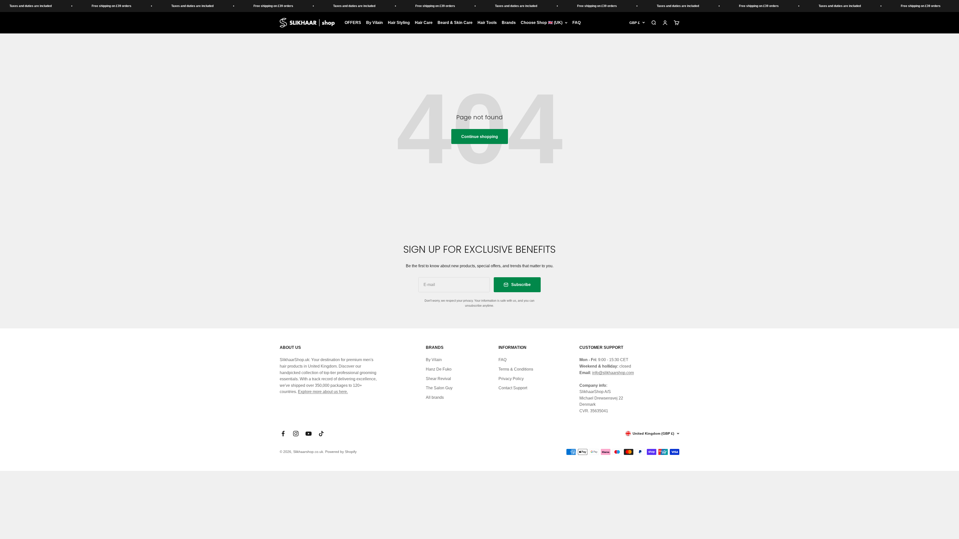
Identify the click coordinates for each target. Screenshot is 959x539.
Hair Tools (487, 23)
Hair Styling (399, 23)
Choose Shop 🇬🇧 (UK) (541, 23)
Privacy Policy (511, 379)
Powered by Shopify (341, 452)
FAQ (576, 23)
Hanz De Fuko (439, 369)
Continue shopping (479, 137)
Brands (509, 23)
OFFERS (353, 23)
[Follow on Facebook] (283, 433)
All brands (435, 397)
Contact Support (512, 388)
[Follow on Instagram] (295, 433)
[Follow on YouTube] (308, 433)
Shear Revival (438, 379)
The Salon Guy (439, 388)
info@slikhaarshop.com (613, 373)
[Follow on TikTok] (321, 433)
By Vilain (374, 23)
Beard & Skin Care (455, 23)
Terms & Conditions (515, 369)
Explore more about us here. (323, 392)
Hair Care (424, 23)
